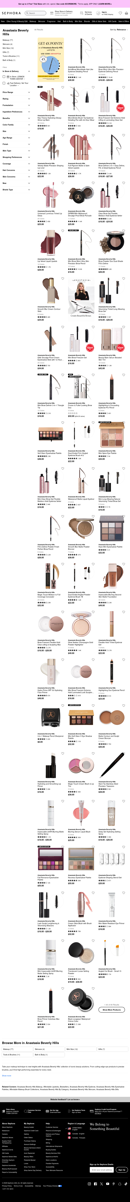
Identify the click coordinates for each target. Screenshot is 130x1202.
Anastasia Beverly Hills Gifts (107, 1089)
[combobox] (35, 13)
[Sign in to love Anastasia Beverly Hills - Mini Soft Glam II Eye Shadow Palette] (93, 705)
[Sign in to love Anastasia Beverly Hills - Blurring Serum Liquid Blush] (93, 801)
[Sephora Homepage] (11, 13)
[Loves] (120, 13)
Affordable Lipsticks (51, 1086)
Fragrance (51, 21)
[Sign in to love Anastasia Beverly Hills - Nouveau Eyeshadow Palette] (93, 847)
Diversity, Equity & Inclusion (8, 1161)
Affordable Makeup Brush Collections (24, 1089)
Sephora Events (7, 1150)
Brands (87, 21)
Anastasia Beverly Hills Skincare (82, 1089)
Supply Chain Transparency (6, 1142)
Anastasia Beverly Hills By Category (54, 1089)
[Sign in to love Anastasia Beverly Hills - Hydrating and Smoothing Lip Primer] (62, 753)
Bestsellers (64, 1086)
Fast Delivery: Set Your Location (19, 84)
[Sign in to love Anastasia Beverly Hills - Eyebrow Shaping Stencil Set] (123, 847)
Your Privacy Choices (50, 1186)
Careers (5, 1134)
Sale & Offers (123, 21)
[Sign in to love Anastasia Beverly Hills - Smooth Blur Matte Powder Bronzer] (93, 516)
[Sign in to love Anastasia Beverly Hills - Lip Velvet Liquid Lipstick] (62, 231)
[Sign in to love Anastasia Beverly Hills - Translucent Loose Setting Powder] (93, 940)
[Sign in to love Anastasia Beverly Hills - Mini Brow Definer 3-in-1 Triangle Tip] (62, 375)
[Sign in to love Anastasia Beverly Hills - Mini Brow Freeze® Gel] (93, 327)
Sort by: (118, 29)
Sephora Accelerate (9, 1165)
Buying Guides (51, 1150)
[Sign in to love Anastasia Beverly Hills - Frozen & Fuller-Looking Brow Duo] (93, 375)
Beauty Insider (29, 1127)
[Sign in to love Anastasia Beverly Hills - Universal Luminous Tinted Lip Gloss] (62, 183)
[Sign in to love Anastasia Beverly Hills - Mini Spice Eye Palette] (123, 422)
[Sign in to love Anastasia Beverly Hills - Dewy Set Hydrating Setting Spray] (123, 801)
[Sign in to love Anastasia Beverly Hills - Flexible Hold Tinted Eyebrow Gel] (123, 612)
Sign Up (121, 1170)
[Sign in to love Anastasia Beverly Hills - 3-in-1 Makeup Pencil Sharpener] (62, 705)
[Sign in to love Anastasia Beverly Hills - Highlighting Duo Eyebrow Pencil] (123, 659)
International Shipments (54, 1146)
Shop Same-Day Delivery (33, 1170)
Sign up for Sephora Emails (101, 1164)
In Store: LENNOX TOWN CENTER (17, 77)
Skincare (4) (7, 44)
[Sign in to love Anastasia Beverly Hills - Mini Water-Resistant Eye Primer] (123, 893)
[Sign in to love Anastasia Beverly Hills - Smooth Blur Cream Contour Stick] (62, 278)
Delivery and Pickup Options (53, 1135)
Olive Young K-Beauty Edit (17, 21)
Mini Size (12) (8, 48)
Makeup (33, 21)
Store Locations (51, 1160)
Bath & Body (68, 21)
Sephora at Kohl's (52, 1156)
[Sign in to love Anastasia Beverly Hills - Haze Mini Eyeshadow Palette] (123, 516)
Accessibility (50, 1167)
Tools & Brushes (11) (11, 56)
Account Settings (30, 1144)
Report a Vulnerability (9, 1172)
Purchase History (30, 1141)
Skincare (41, 21)
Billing (48, 1143)
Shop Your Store (29, 1167)
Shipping (49, 1139)
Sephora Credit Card (31, 1130)
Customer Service (52, 1127)
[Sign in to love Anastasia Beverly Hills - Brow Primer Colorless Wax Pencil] (62, 988)
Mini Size (78, 21)
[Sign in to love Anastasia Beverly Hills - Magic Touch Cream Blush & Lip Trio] (93, 753)
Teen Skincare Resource (54, 1170)
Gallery (26, 1134)
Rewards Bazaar (30, 1160)
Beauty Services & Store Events (32, 1149)
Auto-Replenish (29, 1153)
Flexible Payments (52, 1163)
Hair (59, 21)
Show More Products (112, 1009)
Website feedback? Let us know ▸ (65, 1099)
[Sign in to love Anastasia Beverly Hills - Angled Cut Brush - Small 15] (123, 940)
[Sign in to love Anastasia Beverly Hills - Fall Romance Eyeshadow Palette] (62, 847)
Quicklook (81, 62)
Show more (6, 1075)
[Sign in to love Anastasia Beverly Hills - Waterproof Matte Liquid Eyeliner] (93, 468)
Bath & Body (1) (9, 60)
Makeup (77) (8, 40)
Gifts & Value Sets (99, 21)
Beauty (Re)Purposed (9, 1169)
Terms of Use (18, 1186)
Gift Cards (112, 21)
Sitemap (38, 1186)
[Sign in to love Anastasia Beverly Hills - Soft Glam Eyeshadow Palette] (62, 422)
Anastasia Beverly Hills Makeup (29, 1086)
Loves (26, 1163)
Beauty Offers (28, 1156)
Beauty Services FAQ (53, 1153)
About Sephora (7, 1127)
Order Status (28, 1137)
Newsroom (6, 1130)
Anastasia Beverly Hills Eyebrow (82, 1086)
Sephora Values (7, 1137)
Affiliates (5, 1146)
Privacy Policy (7, 1186)
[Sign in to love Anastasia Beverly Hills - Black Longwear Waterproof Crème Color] (93, 988)
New (3, 21)
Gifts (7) (6, 52)
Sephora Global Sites (9, 1156)
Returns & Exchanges (53, 1130)
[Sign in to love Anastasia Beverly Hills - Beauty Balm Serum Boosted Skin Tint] (123, 327)
